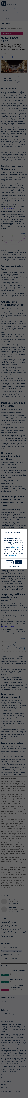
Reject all (9, 562)
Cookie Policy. (12, 555)
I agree (18, 562)
